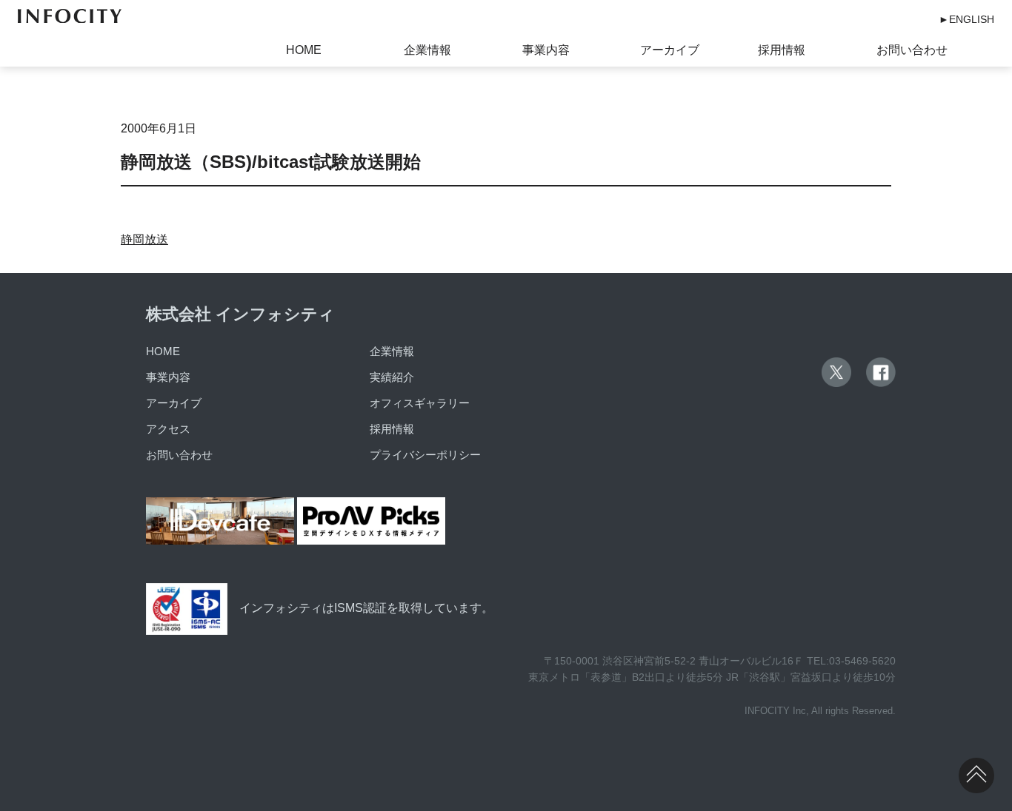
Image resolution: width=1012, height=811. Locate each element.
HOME (304, 50)
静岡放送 (144, 239)
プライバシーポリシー (425, 454)
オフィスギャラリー (420, 403)
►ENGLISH (966, 19)
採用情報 (781, 50)
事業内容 (546, 50)
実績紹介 (392, 377)
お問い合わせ (912, 50)
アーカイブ (669, 50)
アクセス (168, 429)
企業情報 (427, 50)
